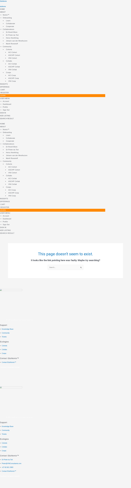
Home (2, 9)
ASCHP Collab (14, 67)
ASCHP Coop (13, 78)
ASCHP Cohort (14, 55)
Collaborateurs (8, 29)
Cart (2, 90)
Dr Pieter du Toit (12, 35)
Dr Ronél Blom (11, 32)
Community (7, 46)
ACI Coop (12, 75)
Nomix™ (6, 15)
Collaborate (10, 23)
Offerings (4, 87)
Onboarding (7, 18)
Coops (8, 72)
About (3, 12)
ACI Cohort (12, 52)
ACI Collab (12, 64)
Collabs (9, 61)
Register (4, 92)
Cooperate (10, 26)
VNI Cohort (12, 58)
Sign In (3, 113)
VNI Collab (12, 69)
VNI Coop (12, 81)
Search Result (7, 118)
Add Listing (5, 116)
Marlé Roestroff (12, 44)
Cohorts (9, 49)
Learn (8, 21)
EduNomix (3, 1)
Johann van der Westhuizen (16, 41)
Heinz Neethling (12, 38)
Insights (4, 84)
